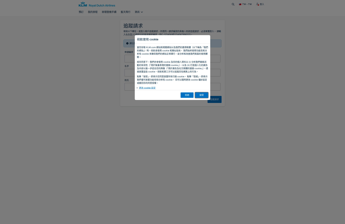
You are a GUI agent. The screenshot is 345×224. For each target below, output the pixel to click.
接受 (201, 95)
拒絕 (187, 95)
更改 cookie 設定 (147, 88)
